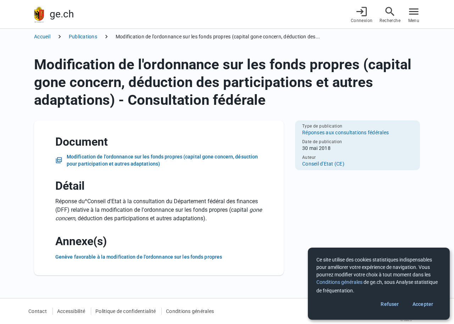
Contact (37, 311)
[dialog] (379, 284)
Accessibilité (71, 311)
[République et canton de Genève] (39, 14)
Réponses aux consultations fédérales (345, 132)
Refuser (390, 304)
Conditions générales (190, 311)
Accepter (423, 304)
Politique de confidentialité (125, 311)
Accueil (42, 36)
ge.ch (62, 14)
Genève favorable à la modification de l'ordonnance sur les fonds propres (138, 257)
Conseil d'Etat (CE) (323, 164)
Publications (83, 36)
